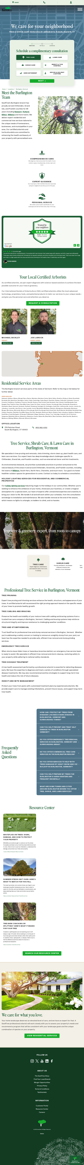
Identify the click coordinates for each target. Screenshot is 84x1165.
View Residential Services (42, 1036)
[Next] (78, 245)
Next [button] (41, 81)
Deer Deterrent (30, 73)
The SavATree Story (42, 1076)
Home (4, 89)
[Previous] (75, 245)
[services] (32, 44)
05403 (17, 2)
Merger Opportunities (42, 1082)
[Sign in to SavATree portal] (71, 2)
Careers (42, 1112)
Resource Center (42, 1109)
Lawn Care (57, 57)
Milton (4, 115)
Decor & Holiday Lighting (57, 73)
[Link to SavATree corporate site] (7, 9)
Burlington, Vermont (22, 89)
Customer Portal (42, 1106)
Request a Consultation (75, 1162)
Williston (11, 115)
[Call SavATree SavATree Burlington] (44, 2)
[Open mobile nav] (80, 9)
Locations (11, 89)
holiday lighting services (15, 486)
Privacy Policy (42, 1086)
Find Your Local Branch (42, 1079)
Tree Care (30, 57)
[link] (39, 566)
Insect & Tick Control (57, 65)
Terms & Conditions (42, 1089)
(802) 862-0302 (41, 427)
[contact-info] (42, 44)
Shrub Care (30, 65)
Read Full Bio (7, 343)
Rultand (26, 112)
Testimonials (42, 1092)
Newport (18, 112)
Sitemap (42, 1133)
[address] (52, 44)
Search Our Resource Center (42, 953)
